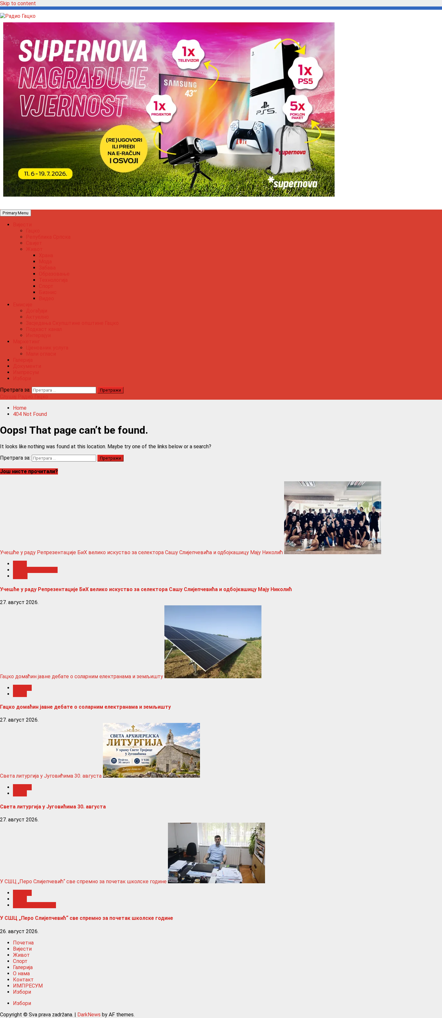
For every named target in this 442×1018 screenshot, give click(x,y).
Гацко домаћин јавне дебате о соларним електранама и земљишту (81, 676)
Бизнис (48, 292)
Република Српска (48, 237)
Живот (34, 249)
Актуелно (37, 317)
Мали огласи (41, 354)
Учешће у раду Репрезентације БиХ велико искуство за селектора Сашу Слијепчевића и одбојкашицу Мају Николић (141, 552)
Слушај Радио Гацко (24, 397)
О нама (21, 973)
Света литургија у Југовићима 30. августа (51, 776)
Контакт (23, 980)
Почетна (23, 943)
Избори (22, 378)
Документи (27, 366)
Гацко (33, 231)
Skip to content (18, 3)
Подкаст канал (44, 329)
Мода (45, 261)
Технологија (53, 280)
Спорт (46, 286)
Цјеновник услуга (47, 348)
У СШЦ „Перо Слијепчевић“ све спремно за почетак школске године (83, 881)
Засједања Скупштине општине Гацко (72, 323)
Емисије (22, 305)
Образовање (54, 274)
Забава (47, 268)
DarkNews (89, 1015)
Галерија (23, 360)
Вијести (22, 225)
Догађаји (36, 311)
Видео (46, 298)
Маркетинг (26, 341)
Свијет (34, 243)
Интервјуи (38, 335)
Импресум (26, 372)
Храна (46, 255)
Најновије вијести (34, 905)
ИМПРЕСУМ (28, 986)
